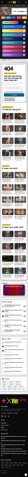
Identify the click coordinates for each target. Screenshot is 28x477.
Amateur (12, 384)
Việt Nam (10, 386)
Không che (18, 381)
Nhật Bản (5, 381)
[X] (5, 416)
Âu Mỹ (4, 386)
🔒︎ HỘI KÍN (3, 17)
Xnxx (6, 467)
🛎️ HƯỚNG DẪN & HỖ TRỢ (7, 54)
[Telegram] (2, 416)
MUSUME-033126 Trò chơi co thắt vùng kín (11, 448)
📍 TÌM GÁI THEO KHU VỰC (7, 38)
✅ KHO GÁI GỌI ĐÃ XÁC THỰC (8, 34)
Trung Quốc (18, 384)
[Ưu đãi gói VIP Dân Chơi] (14, 290)
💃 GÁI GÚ (19, 17)
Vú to (9, 467)
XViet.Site (4, 406)
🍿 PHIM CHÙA (14, 17)
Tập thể (16, 386)
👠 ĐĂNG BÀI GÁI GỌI (6, 50)
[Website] (8, 416)
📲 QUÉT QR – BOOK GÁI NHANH (8, 26)
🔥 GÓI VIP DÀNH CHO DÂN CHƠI (8, 42)
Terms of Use (4, 429)
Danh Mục (11, 5)
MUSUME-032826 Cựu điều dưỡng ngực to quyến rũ (14, 451)
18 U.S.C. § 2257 (5, 425)
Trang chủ (5, 5)
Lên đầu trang (4, 472)
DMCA (2, 427)
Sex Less (21, 386)
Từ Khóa (23, 5)
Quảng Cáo (3, 423)
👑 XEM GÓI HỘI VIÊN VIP (7, 30)
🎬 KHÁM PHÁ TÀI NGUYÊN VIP (8, 46)
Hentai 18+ (5, 384)
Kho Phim (17, 5)
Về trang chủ (10, 99)
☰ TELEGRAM (9, 17)
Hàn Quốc (2, 467)
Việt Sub (11, 381)
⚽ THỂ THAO (24, 17)
